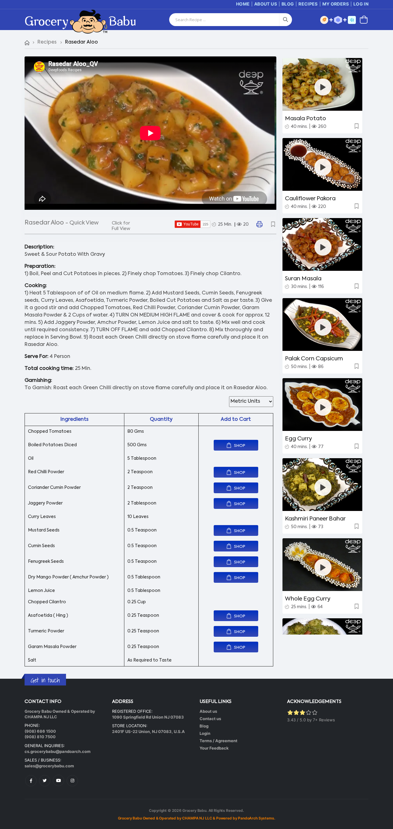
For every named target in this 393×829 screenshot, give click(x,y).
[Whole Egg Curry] (323, 567)
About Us (265, 4)
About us (208, 711)
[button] (363, 19)
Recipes (307, 4)
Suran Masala (303, 279)
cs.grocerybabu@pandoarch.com (58, 751)
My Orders (335, 4)
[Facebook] (31, 780)
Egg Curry (298, 439)
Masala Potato (305, 118)
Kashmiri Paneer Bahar (315, 519)
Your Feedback (214, 748)
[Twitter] (44, 780)
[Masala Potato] (323, 87)
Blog (288, 4)
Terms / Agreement (218, 740)
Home (243, 4)
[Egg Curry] (323, 407)
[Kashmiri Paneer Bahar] (323, 487)
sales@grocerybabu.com (49, 765)
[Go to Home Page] (27, 42)
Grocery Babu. (195, 810)
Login (205, 733)
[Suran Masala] (323, 247)
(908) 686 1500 (40, 731)
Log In (360, 4)
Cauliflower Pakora (310, 198)
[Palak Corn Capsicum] (323, 327)
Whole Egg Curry (307, 599)
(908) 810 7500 (40, 736)
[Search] (285, 19)
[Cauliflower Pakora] (323, 167)
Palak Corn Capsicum (314, 359)
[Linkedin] (58, 780)
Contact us (210, 718)
